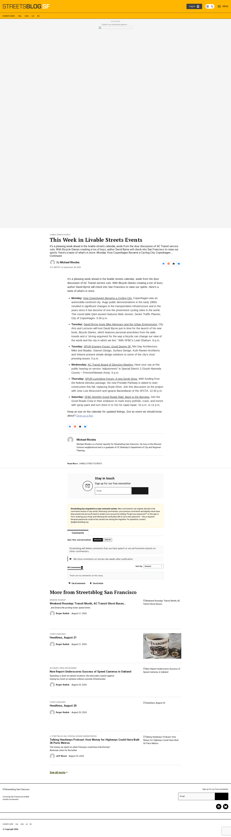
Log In (192, 6)
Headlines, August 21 (63, 637)
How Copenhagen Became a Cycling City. (107, 298)
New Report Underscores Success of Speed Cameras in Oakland (90, 671)
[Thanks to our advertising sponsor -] (115, 126)
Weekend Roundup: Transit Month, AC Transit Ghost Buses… (88, 603)
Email (99, 491)
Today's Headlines (58, 634)
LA (33, 16)
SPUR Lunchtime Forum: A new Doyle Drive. (111, 378)
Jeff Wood (61, 756)
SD (38, 16)
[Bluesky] (225, 806)
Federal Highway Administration (82, 736)
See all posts (58, 772)
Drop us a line (84, 415)
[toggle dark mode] (209, 6)
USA (26, 16)
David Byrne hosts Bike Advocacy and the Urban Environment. (121, 324)
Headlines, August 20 (63, 705)
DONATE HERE (9, 16)
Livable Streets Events (60, 235)
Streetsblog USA (59, 736)
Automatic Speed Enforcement (63, 668)
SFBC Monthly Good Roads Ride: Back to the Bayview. (117, 396)
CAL (20, 16)
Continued (56, 255)
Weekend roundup (58, 600)
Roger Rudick (62, 613)
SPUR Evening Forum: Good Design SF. (108, 346)
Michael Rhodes (70, 262)
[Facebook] (218, 806)
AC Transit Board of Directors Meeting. (111, 364)
